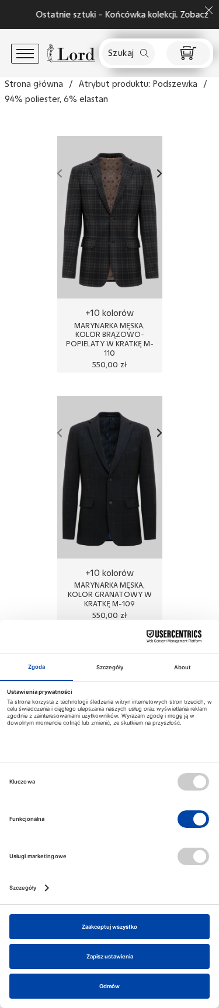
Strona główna (34, 84)
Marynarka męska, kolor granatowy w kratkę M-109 (110, 594)
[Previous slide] (60, 173)
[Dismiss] (209, 10)
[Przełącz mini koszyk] (188, 53)
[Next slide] (159, 173)
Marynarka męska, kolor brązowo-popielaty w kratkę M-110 (110, 339)
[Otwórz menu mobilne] (25, 53)
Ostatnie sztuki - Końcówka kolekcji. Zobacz (116, 14)
